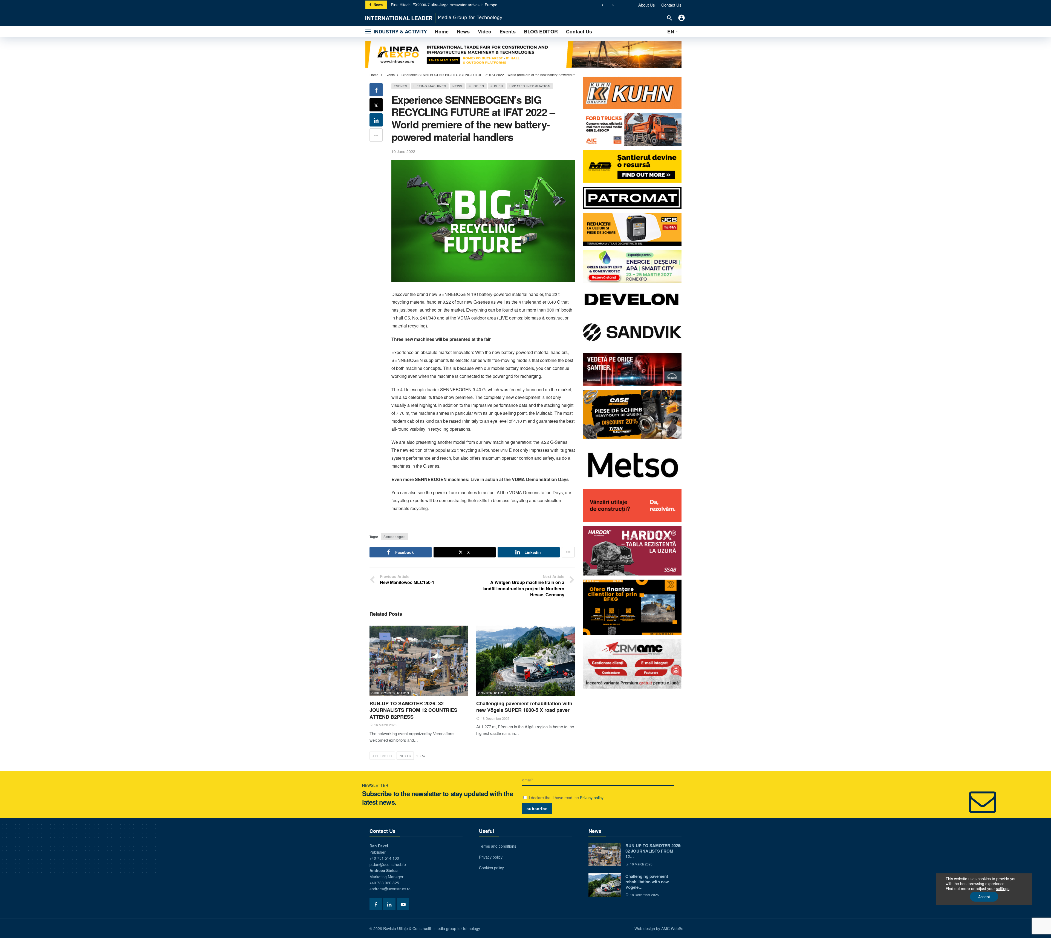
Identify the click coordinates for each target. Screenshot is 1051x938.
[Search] (669, 18)
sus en (496, 86)
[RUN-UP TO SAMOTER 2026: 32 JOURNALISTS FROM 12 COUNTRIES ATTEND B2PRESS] (418, 661)
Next (404, 755)
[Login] (681, 18)
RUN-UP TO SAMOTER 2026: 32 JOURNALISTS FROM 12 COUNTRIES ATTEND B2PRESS (413, 710)
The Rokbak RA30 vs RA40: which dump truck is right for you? (445, 4)
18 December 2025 (495, 718)
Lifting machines (430, 86)
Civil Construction (390, 693)
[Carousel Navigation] (607, 5)
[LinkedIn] (389, 904)
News (457, 86)
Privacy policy (592, 797)
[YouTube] (403, 904)
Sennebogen (394, 536)
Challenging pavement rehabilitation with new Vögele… (647, 881)
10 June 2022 (403, 151)
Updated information (529, 86)
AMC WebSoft (673, 928)
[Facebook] (375, 904)
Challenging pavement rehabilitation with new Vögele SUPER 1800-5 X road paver (524, 706)
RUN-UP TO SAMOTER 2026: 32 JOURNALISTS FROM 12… (653, 850)
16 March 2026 (385, 725)
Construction (492, 693)
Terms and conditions (497, 846)
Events (400, 86)
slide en (476, 86)
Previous (383, 755)
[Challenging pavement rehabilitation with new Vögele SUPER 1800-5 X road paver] (525, 661)
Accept (984, 896)
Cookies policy (491, 867)
